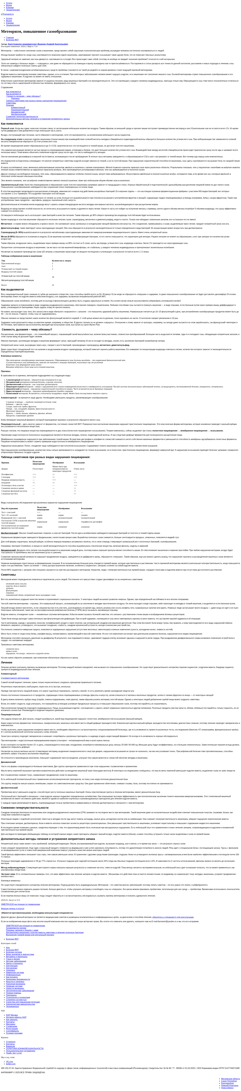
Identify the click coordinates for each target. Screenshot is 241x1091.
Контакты (10, 1022)
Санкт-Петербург (229, 1081)
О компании (11, 1026)
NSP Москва (12, 1015)
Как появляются (13, 92)
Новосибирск (227, 1088)
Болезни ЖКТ (12, 939)
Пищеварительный (20, 110)
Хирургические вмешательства (20, 1004)
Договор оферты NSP (16, 1017)
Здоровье (10, 970)
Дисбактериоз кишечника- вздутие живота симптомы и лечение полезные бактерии (45, 932)
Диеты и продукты (14, 963)
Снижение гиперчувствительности (22, 117)
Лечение (10, 105)
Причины (15, 98)
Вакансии (10, 1046)
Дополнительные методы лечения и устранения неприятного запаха (38, 119)
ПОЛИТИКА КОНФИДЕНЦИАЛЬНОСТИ (24, 1048)
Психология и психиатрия (18, 997)
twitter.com (10, 1064)
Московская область (230, 1079)
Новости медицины (15, 988)
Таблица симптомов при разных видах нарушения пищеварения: (36, 101)
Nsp (8, 948)
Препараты (11, 995)
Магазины (10, 1024)
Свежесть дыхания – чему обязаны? (23, 96)
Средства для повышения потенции (23, 1002)
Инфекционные (13, 975)
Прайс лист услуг (14, 1053)
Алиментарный (18, 107)
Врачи (9, 5)
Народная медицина (15, 984)
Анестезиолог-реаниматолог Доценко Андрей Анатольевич (38, 44)
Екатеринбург (227, 1083)
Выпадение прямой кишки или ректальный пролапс (30, 935)
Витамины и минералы (16, 957)
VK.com (9, 1062)
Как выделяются (13, 94)
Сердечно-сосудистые (16, 1000)
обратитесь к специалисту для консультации (173, 917)
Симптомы (11, 103)
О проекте (10, 1042)
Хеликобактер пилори (16, 928)
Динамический (18, 112)
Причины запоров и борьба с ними (22, 930)
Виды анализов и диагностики (20, 954)
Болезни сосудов (14, 952)
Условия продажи (14, 1033)
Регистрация (12, 1029)
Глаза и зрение (13, 959)
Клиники (10, 8)
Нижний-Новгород (229, 1085)
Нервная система (14, 986)
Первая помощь (13, 993)
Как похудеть (12, 977)
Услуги (9, 3)
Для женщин (12, 966)
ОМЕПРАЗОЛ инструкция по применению (25, 926)
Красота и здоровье (15, 982)
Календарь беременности (18, 979)
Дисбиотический (18, 114)
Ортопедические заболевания (20, 991)
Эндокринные (12, 1006)
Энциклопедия (13, 10)
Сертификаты (12, 1031)
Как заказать (12, 1020)
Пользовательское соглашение (20, 1051)
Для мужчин (11, 968)
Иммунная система (15, 972)
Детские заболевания (16, 961)
